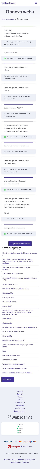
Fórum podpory (7, 19)
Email (4, 351)
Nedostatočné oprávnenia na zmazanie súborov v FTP (19, 279)
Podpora (20, 399)
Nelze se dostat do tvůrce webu (13, 331)
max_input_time (8, 297)
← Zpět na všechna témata (20, 243)
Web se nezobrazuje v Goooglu (13, 364)
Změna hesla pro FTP (9, 284)
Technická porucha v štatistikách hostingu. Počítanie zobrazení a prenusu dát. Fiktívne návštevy (17, 261)
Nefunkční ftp (7, 336)
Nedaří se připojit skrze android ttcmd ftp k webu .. (19, 254)
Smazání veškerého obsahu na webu (15, 288)
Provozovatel (16, 462)
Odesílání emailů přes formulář (13, 340)
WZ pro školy (20, 402)
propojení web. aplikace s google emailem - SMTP (19, 327)
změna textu (6, 306)
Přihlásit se (21, 408)
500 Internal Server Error (11, 355)
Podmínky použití (10, 459)
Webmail (25, 462)
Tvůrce (20, 397)
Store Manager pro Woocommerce (14, 368)
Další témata (7, 379)
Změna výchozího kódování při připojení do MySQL (17, 345)
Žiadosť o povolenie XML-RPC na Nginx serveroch (16, 268)
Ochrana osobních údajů (27, 459)
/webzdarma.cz (20, 411)
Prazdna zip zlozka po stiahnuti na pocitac (17, 372)
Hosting (20, 391)
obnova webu (7, 323)
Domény (20, 394)
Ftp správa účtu (7, 293)
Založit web (20, 405)
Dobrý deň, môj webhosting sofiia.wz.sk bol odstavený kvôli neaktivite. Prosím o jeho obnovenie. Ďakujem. (17, 312)
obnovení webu (7, 318)
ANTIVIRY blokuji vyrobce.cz (12, 273)
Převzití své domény (9, 359)
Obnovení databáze (9, 301)
